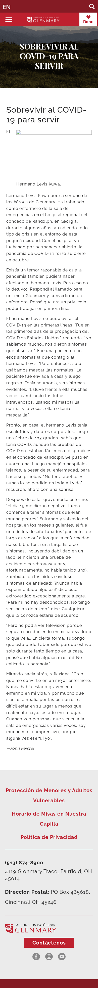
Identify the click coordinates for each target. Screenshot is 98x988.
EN (7, 7)
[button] (91, 6)
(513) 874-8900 (24, 863)
